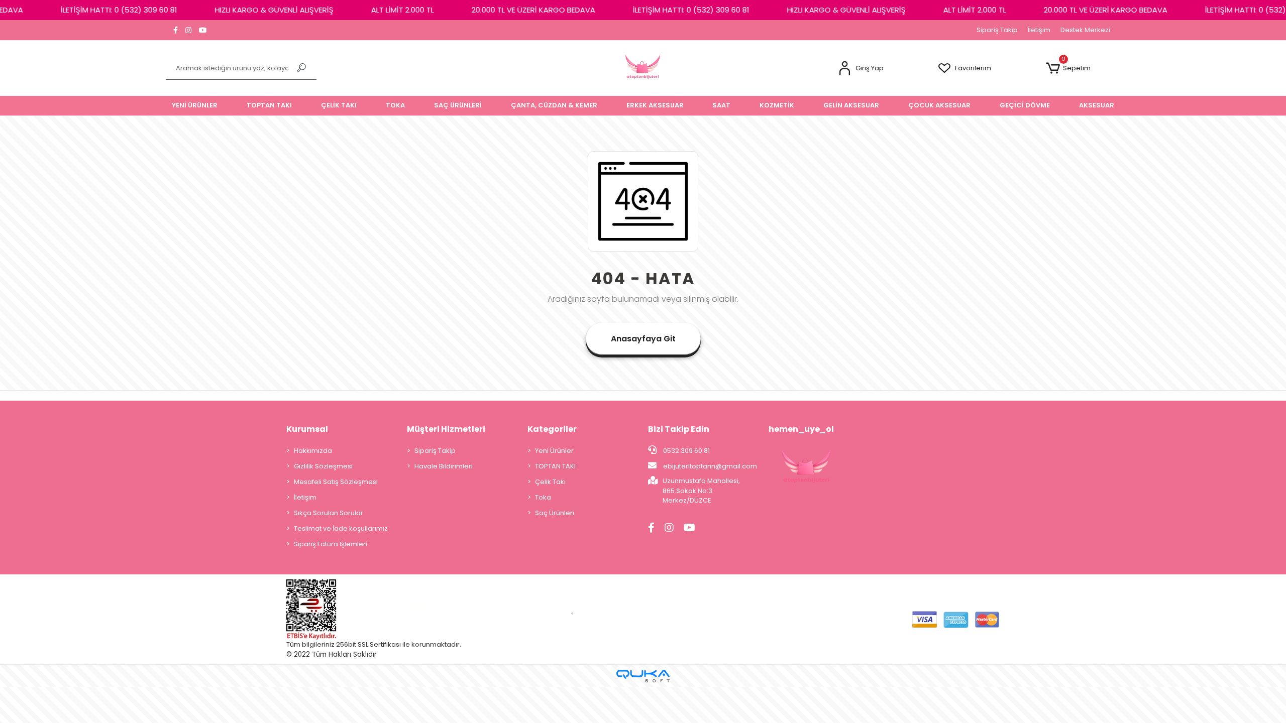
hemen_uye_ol (801, 429)
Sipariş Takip (997, 30)
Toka (543, 497)
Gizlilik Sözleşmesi (323, 466)
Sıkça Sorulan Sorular (328, 513)
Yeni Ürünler (554, 450)
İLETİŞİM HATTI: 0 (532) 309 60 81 (106, 10)
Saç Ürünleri (554, 513)
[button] (861, 68)
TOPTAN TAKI (555, 466)
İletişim (1039, 30)
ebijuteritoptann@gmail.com (710, 466)
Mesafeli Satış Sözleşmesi (336, 482)
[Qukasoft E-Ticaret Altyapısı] (643, 676)
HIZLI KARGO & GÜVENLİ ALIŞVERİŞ (261, 10)
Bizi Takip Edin (678, 429)
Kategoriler (552, 429)
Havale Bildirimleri (443, 466)
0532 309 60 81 (686, 450)
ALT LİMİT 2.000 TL (389, 10)
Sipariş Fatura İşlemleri (330, 544)
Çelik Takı (550, 482)
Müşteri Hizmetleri (446, 429)
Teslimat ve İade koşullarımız (341, 528)
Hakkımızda (313, 450)
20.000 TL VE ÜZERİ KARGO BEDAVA (520, 10)
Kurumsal (307, 429)
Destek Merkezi (1085, 30)
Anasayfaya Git (643, 338)
